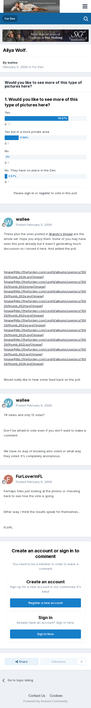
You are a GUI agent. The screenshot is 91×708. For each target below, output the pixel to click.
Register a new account (45, 603)
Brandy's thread (61, 234)
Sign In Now (45, 634)
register (44, 193)
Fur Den (38, 67)
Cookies (56, 696)
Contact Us (36, 696)
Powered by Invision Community (45, 701)
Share (23, 661)
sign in (29, 193)
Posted (34, 224)
